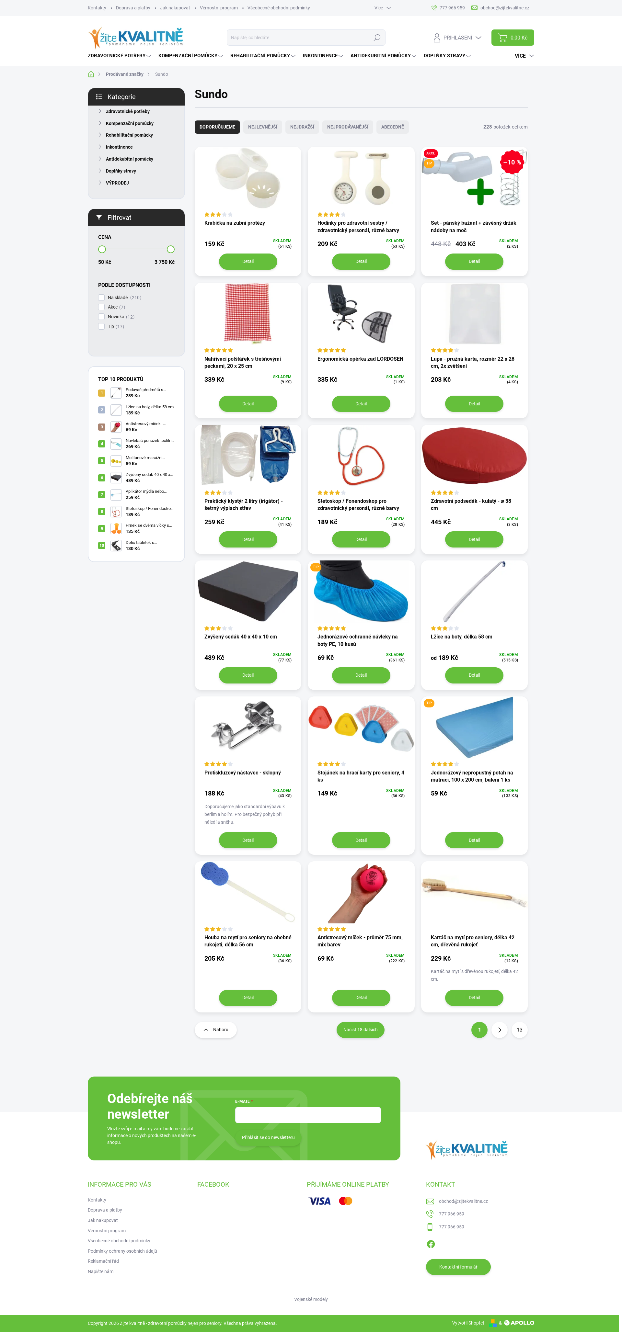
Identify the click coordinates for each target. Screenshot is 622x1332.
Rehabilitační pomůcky (129, 135)
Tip (115, 326)
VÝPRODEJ (117, 183)
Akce (115, 307)
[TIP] (361, 596)
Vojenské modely (311, 1299)
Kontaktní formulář (458, 1267)
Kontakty (97, 7)
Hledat (377, 37)
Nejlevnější (262, 127)
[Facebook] (431, 1243)
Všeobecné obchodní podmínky (279, 7)
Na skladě (124, 297)
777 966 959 (451, 1213)
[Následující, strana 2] (499, 1030)
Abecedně (392, 127)
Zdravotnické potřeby (128, 111)
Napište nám (100, 1271)
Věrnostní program (219, 7)
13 (520, 1030)
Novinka (120, 317)
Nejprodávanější (347, 127)
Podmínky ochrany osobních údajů (122, 1251)
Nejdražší (302, 127)
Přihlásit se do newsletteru (268, 1137)
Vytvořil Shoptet (468, 1323)
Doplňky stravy (121, 171)
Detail (248, 261)
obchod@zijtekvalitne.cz (463, 1201)
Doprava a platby (133, 7)
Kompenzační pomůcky (130, 123)
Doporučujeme (217, 127)
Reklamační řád (103, 1261)
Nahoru (220, 1029)
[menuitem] (120, 55)
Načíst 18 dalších (360, 1029)
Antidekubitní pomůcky (129, 159)
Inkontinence (119, 147)
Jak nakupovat (175, 7)
